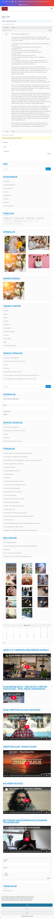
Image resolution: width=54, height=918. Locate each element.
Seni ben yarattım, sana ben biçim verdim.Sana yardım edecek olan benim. (21, 375)
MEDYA (5, 317)
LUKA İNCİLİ (6, 368)
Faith (30, 218)
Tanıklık (6, 202)
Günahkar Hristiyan (8, 221)
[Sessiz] (46, 679)
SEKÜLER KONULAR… (9, 519)
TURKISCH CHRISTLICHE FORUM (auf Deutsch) (15, 484)
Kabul (27, 905)
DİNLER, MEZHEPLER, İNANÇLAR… (12, 502)
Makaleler (6, 195)
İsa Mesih (19, 223)
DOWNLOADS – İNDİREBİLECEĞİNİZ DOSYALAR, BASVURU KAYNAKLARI (20, 530)
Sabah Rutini (7, 549)
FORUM (6, 314)
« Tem (4, 642)
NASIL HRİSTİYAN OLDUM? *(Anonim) (12, 371)
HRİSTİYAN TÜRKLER (9, 474)
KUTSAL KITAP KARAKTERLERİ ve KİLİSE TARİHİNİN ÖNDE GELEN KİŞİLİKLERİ (21, 523)
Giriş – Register (7, 338)
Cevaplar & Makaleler (9, 185)
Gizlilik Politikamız (25, 916)
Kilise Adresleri (7, 328)
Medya (5, 199)
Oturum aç (5, 414)
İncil (36, 221)
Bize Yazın (31, 916)
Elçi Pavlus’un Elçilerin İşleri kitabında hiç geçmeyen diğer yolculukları (20, 546)
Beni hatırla (6, 151)
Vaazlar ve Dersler (8, 206)
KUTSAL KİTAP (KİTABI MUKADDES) (12, 488)
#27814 (50, 30)
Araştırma (6, 181)
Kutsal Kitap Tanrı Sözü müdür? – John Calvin (14, 361)
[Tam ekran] (49, 679)
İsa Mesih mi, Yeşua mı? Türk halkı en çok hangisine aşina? (17, 556)
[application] (27, 667)
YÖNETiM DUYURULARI (9, 467)
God (40, 218)
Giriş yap (49, 153)
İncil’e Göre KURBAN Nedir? (9, 223)
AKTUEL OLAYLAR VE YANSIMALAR (12, 470)
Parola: (4, 146)
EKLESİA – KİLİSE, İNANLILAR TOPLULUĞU (13, 505)
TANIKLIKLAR (7, 324)
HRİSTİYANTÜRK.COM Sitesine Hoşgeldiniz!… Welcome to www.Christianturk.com (23, 460)
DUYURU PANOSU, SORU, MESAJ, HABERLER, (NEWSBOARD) (18, 453)
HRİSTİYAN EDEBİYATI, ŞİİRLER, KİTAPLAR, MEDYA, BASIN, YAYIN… (19, 516)
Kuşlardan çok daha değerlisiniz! (11, 357)
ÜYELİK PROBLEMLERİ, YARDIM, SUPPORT (13, 527)
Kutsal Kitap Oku (23, 4)
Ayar (27, 912)
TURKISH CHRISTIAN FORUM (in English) (13, 481)
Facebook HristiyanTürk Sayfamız (27, 1)
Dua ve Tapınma (8, 188)
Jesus (18, 221)
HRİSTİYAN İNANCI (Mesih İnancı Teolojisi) (14, 498)
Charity (19, 218)
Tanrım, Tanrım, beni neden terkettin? (13, 553)
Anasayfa (6, 310)
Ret (27, 909)
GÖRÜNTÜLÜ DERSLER (9, 331)
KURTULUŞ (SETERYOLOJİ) (10, 495)
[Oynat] (5, 679)
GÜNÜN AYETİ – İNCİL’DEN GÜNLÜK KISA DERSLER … (16, 456)
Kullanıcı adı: (5, 142)
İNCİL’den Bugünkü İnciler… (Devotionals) (13, 463)
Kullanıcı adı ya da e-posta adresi (11, 398)
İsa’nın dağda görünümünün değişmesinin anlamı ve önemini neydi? (20, 378)
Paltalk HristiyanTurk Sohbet (43, 1)
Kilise (5, 192)
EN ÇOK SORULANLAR (9, 509)
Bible (8, 218)
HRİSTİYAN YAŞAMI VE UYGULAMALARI (13, 491)
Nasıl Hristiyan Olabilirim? (10, 345)
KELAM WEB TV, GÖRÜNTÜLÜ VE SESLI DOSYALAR (15, 513)
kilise (24, 221)
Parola (4, 405)
